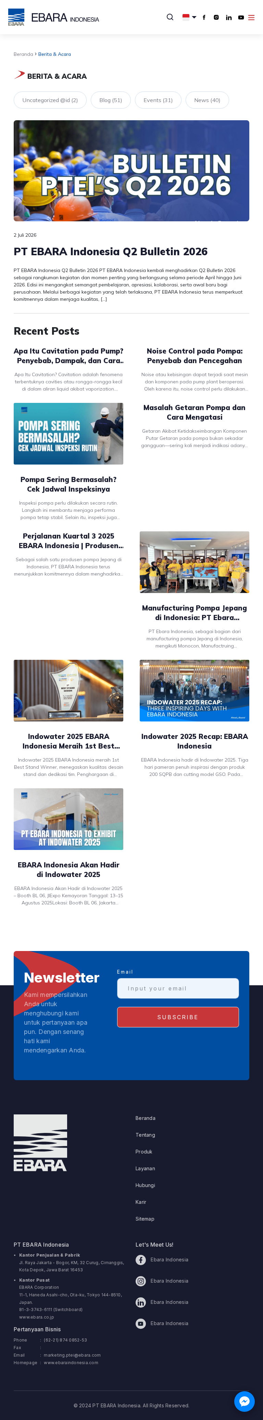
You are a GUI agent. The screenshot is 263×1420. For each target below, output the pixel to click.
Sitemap (145, 1219)
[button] (190, 17)
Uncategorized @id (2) (50, 100)
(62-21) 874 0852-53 (65, 1340)
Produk (144, 1151)
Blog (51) (110, 100)
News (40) (207, 100)
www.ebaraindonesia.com (71, 1362)
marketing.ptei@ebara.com (72, 1355)
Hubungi (145, 1185)
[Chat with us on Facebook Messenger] (244, 1401)
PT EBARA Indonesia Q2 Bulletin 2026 (111, 251)
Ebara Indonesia (168, 1259)
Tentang (145, 1135)
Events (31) (158, 100)
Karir (141, 1202)
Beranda (23, 54)
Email (125, 972)
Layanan (145, 1168)
